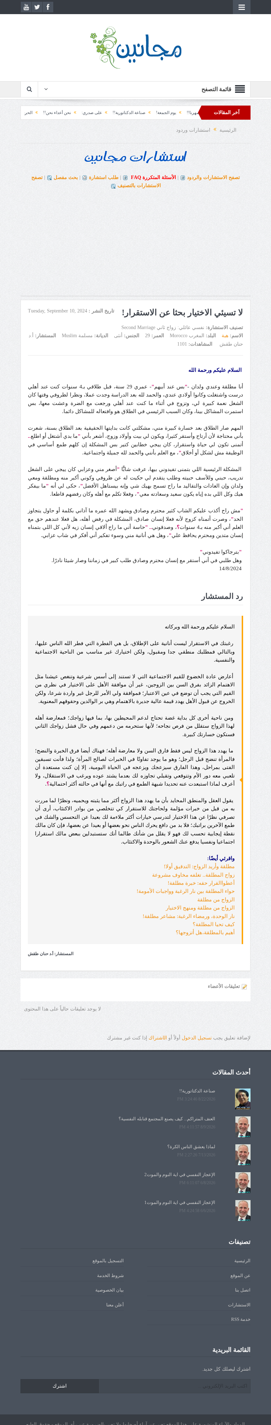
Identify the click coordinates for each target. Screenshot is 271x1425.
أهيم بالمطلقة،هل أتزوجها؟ (205, 932)
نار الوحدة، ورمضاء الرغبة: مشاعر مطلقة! (189, 916)
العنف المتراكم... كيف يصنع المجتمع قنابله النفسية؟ (167, 1118)
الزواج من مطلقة (216, 899)
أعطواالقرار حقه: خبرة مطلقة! (201, 883)
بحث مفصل (66, 177)
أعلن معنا (115, 1304)
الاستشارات (239, 1304)
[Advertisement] (135, 246)
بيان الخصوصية (109, 1290)
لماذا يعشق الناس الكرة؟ (191, 1146)
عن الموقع (240, 1275)
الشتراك (158, 1038)
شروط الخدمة (110, 1275)
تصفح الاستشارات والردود (213, 177)
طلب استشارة (104, 177)
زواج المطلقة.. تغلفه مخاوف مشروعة (193, 875)
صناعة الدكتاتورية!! (149, 112)
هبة (225, 335)
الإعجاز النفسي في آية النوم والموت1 (179, 1202)
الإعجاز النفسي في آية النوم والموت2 (179, 1174)
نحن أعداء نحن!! (77, 112)
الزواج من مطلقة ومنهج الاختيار (200, 908)
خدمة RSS (241, 1319)
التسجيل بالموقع (108, 1260)
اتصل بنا (243, 1290)
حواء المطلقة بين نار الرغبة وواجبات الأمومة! (186, 891)
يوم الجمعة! (186, 112)
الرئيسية (242, 1260)
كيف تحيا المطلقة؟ (214, 924)
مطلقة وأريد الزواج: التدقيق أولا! (199, 866)
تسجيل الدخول (197, 1038)
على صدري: (112, 112)
